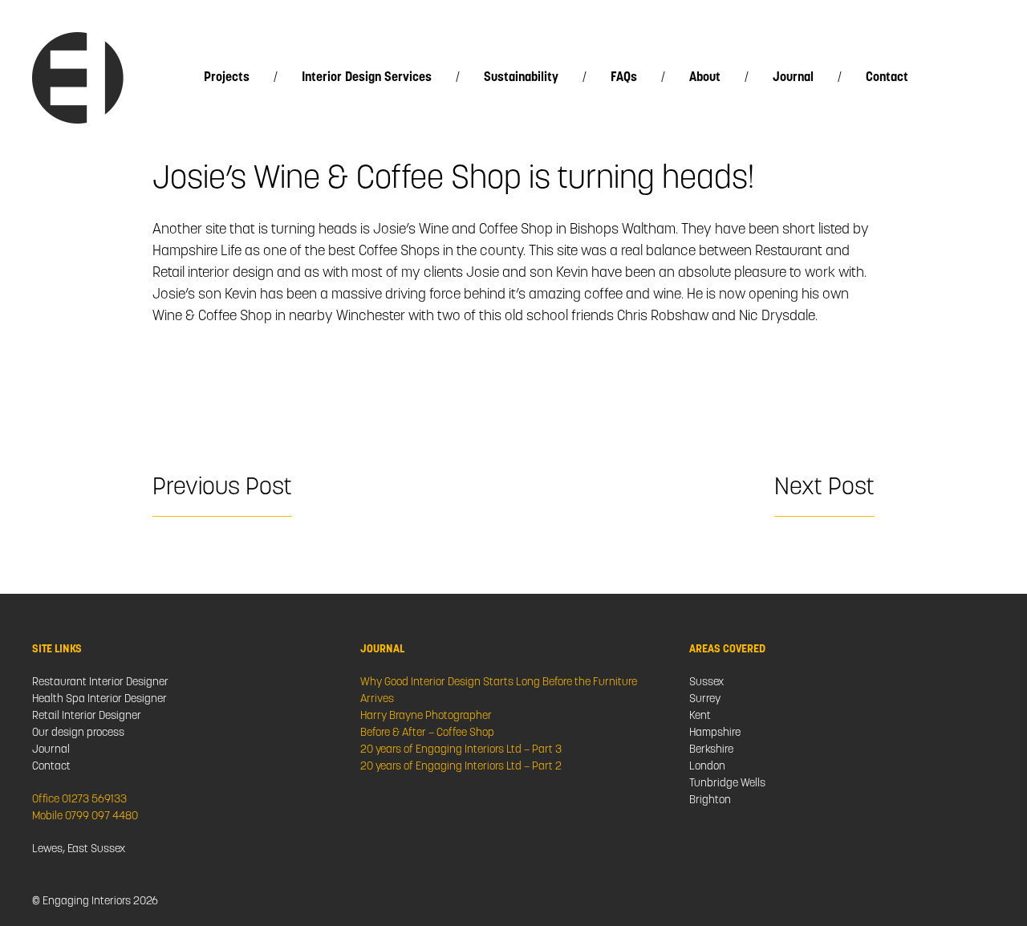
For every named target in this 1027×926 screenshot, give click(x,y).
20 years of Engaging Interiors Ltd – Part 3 (461, 750)
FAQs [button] (624, 77)
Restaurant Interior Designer (100, 682)
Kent (700, 716)
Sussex (706, 682)
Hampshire (715, 733)
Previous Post (222, 488)
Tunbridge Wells (727, 784)
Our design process (78, 733)
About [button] (705, 77)
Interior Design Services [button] (367, 77)
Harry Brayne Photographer (426, 716)
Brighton (710, 800)
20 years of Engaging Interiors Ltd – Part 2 (461, 767)
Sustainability (521, 77)
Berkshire (711, 750)
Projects (227, 77)
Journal (793, 77)
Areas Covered (727, 650)
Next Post (824, 488)
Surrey (705, 699)
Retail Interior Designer (86, 716)
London (707, 767)
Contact (887, 77)
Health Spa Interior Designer (99, 699)
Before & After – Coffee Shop (427, 733)
